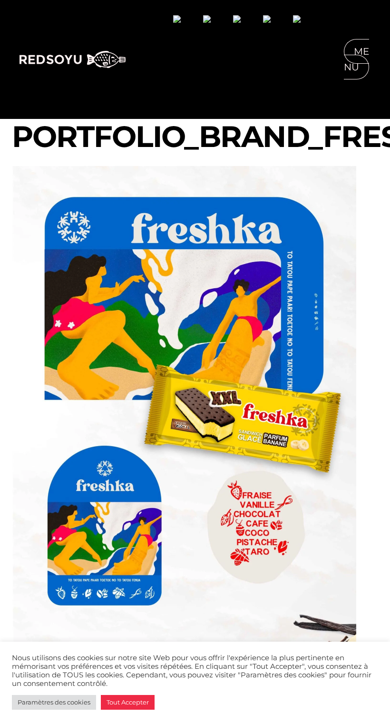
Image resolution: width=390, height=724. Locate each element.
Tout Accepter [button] (128, 702)
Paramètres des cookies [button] (54, 702)
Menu (356, 59)
